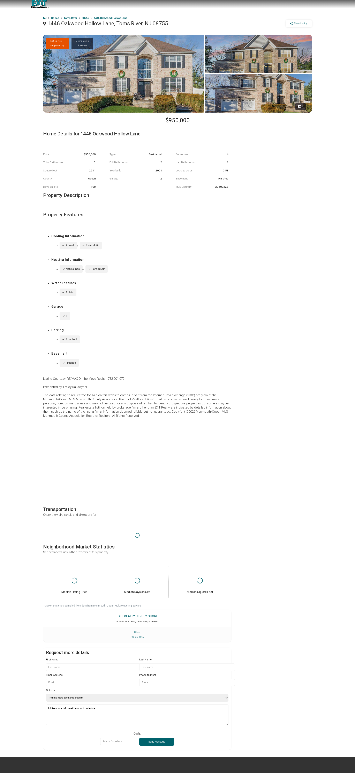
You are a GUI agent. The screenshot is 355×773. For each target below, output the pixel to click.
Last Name (145, 659)
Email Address (54, 675)
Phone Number (147, 675)
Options (50, 690)
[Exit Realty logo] (39, 4)
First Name (52, 659)
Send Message (156, 741)
